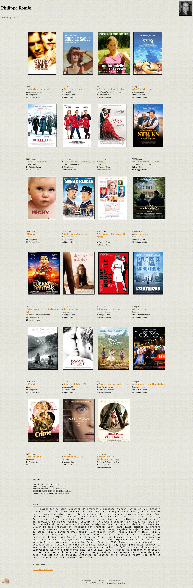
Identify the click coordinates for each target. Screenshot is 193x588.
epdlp (99, 583)
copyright (81, 583)
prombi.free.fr (43, 569)
